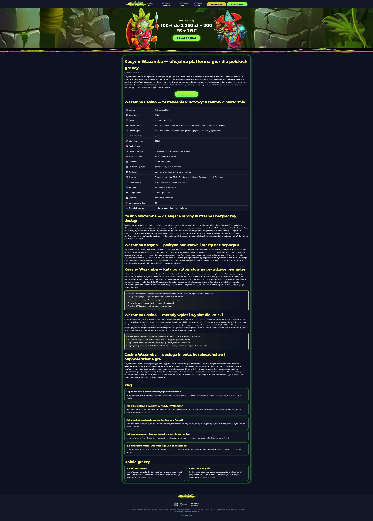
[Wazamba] (136, 4)
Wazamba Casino (151, 4)
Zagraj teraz (186, 94)
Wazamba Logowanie (166, 4)
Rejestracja (237, 4)
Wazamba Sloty (184, 4)
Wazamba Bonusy (198, 4)
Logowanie (216, 4)
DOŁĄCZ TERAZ (186, 38)
